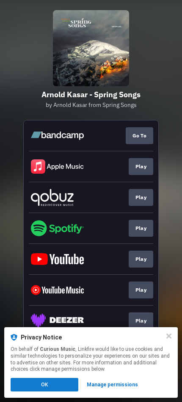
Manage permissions (112, 385)
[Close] (169, 336)
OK (44, 385)
